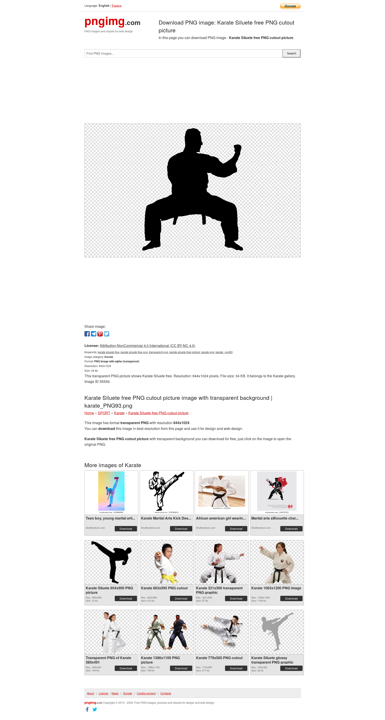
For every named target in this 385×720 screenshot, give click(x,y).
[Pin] (100, 333)
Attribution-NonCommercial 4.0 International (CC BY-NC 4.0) (147, 345)
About (90, 693)
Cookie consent (146, 693)
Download (126, 528)
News (115, 693)
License (103, 693)
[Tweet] (106, 333)
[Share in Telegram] (93, 333)
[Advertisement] (192, 92)
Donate (127, 693)
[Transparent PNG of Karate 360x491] (111, 632)
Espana (116, 5)
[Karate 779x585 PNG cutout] (221, 632)
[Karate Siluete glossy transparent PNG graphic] (277, 632)
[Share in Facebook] (87, 333)
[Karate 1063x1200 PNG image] (276, 562)
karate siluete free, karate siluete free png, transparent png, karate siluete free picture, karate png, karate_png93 (165, 352)
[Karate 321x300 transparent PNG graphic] (221, 562)
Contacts (165, 693)
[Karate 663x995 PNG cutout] (166, 562)
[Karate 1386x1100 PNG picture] (166, 632)
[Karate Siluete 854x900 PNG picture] (111, 562)
